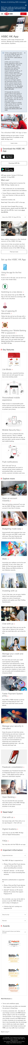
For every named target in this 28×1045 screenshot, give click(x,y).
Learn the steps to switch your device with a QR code (13, 108)
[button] (14, 217)
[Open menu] (2, 14)
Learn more (10, 10)
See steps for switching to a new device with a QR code (14, 87)
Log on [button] (24, 13)
